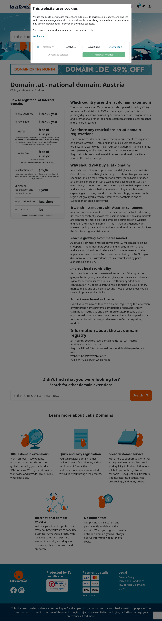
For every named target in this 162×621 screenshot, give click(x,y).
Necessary (48, 46)
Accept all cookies (104, 54)
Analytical (71, 46)
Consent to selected (58, 54)
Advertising (94, 46)
